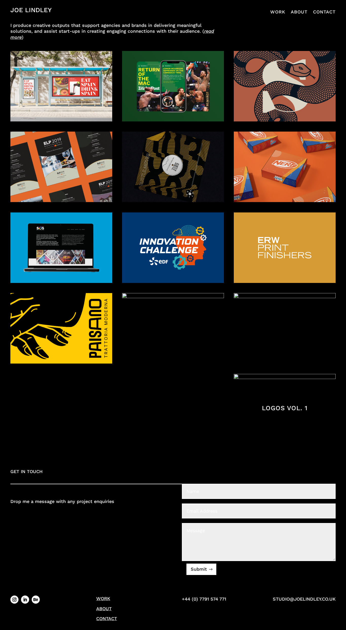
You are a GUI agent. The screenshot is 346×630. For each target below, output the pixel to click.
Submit (199, 569)
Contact (324, 11)
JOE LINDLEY (31, 10)
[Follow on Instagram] (14, 600)
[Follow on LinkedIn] (25, 600)
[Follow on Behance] (36, 600)
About (299, 11)
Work (277, 11)
